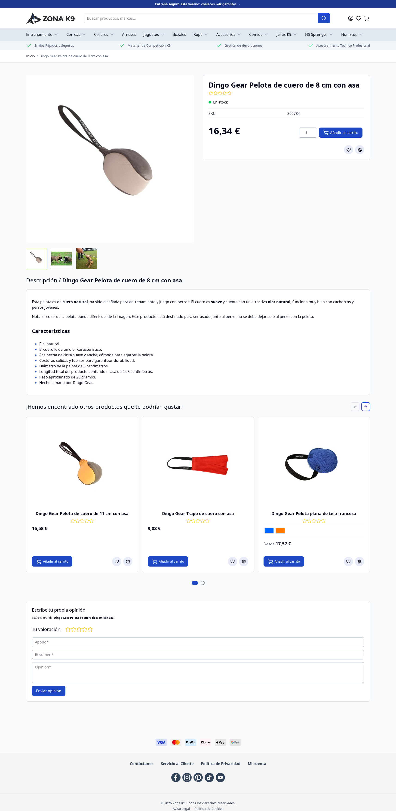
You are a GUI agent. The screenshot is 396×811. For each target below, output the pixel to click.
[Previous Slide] (355, 406)
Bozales (179, 34)
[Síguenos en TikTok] (209, 777)
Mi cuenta (257, 763)
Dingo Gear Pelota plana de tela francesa (313, 513)
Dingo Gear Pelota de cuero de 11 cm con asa (82, 513)
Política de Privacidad (220, 763)
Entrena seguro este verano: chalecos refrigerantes (196, 4)
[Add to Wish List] (348, 149)
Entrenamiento (39, 34)
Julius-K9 (283, 34)
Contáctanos (141, 763)
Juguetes (151, 34)
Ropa (198, 34)
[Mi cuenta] (350, 18)
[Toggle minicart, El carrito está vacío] (366, 18)
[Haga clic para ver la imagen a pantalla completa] (109, 158)
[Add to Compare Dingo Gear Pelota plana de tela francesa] (359, 561)
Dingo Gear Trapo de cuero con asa (198, 513)
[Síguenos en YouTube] (220, 777)
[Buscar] (324, 18)
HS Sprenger (316, 34)
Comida (256, 34)
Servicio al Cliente (177, 763)
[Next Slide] (365, 406)
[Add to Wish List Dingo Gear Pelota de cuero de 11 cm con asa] (116, 561)
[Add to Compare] (359, 149)
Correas (73, 34)
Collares (101, 34)
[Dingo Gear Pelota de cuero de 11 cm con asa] (82, 464)
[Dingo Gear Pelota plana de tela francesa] (314, 464)
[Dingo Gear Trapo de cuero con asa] (197, 464)
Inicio (30, 56)
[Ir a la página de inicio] (50, 18)
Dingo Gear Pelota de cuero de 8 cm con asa (74, 56)
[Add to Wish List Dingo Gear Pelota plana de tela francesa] (348, 561)
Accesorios (225, 34)
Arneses (129, 34)
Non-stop (349, 34)
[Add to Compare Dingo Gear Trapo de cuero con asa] (243, 561)
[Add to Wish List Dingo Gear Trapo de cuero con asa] (232, 561)
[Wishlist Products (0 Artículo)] (358, 18)
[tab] (195, 583)
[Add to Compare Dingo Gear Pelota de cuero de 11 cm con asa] (127, 561)
